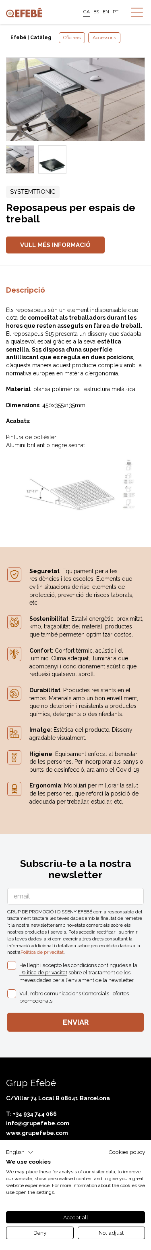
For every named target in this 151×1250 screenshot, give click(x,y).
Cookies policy (126, 1152)
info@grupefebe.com (37, 1123)
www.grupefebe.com (37, 1133)
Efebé (18, 37)
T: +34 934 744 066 (31, 1114)
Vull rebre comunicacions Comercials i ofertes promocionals (74, 997)
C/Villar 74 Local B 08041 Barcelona (58, 1098)
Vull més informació (55, 245)
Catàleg (40, 37)
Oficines (72, 37)
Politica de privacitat (42, 952)
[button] (19, 1152)
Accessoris (104, 37)
